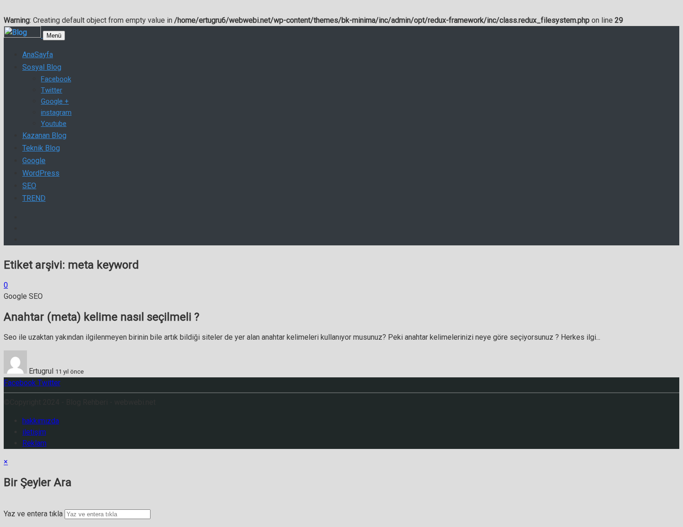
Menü (53, 35)
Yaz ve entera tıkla (33, 513)
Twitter (48, 382)
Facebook (20, 382)
